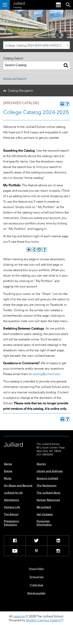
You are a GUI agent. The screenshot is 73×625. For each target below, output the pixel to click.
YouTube (15, 551)
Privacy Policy (36, 568)
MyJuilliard (44, 507)
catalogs (19, 616)
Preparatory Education (11, 522)
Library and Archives (50, 471)
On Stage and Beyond (18, 485)
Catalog (17, 7)
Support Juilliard (47, 478)
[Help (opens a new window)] (67, 104)
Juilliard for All (13, 492)
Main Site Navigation (5, 5)
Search (68, 5)
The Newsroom (46, 485)
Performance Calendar (58, 5)
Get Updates (45, 514)
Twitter (36, 540)
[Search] (66, 65)
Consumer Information (44, 522)
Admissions (11, 500)
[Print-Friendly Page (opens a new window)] (62, 104)
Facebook (15, 540)
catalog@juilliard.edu (46, 374)
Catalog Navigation (20, 90)
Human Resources (48, 500)
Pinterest (36, 551)
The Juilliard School (19, 2)
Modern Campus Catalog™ (44, 620)
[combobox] (36, 45)
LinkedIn (58, 540)
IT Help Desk (36, 584)
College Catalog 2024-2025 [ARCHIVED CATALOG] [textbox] (37, 45)
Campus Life (12, 507)
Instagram (58, 551)
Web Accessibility (36, 593)
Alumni (41, 464)
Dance (8, 464)
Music (7, 478)
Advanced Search (15, 79)
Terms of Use (36, 576)
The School (11, 514)
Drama (8, 471)
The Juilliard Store (48, 492)
